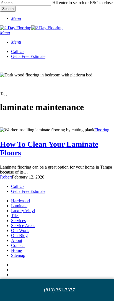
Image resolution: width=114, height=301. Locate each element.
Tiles (15, 215)
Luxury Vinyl (23, 210)
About (16, 240)
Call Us (17, 186)
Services (18, 220)
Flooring (101, 129)
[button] (16, 18)
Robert (6, 177)
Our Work (20, 230)
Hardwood (20, 200)
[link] (57, 290)
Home (16, 250)
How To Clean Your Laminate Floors (49, 148)
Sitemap (18, 255)
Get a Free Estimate (28, 191)
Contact (18, 245)
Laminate (19, 205)
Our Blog (19, 235)
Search (8, 9)
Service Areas (23, 225)
